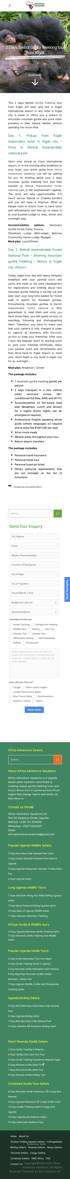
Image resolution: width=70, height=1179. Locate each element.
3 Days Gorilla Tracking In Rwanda (26, 1049)
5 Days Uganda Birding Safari (23, 1016)
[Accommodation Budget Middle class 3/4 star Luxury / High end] (34, 612)
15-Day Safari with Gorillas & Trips (25, 1122)
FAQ (48, 1158)
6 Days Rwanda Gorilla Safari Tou (25, 1064)
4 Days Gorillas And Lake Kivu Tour (26, 1054)
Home (13, 1136)
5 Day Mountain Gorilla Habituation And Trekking (33, 969)
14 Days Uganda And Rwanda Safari (27, 1117)
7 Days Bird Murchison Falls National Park (29, 1021)
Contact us (16, 1164)
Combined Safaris (19, 1158)
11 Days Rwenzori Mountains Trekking (28, 915)
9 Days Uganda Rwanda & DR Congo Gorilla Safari (34, 1101)
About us (24, 1136)
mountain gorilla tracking (32, 381)
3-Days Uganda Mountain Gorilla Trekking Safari (33, 931)
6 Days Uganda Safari (19, 878)
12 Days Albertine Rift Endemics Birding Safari (32, 1026)
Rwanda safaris (36, 1147)
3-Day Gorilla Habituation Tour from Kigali (29, 958)
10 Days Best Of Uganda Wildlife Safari (28, 910)
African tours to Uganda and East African (38, 790)
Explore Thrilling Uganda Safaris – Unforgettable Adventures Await (36, 1143)
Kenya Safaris (54, 1147)
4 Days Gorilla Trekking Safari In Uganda (29, 963)
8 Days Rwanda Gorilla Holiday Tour (26, 1074)
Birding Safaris (18, 1147)
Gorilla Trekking (45, 102)
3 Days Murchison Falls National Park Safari (31, 853)
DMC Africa (38, 1158)
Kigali (41, 161)
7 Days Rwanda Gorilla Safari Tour (25, 1069)
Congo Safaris (37, 1152)
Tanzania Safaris (19, 1152)
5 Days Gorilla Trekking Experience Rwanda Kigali (34, 1059)
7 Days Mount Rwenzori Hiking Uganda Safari (32, 905)
